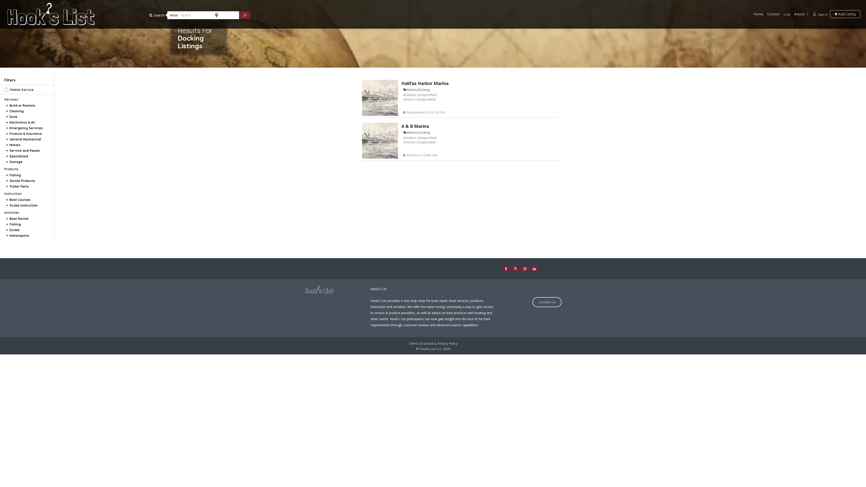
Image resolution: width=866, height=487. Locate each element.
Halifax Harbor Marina (425, 83)
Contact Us (547, 302)
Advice (799, 14)
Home (758, 14)
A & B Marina (415, 126)
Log (787, 14)
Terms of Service (421, 343)
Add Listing (846, 14)
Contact (773, 14)
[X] (515, 268)
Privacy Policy (447, 343)
